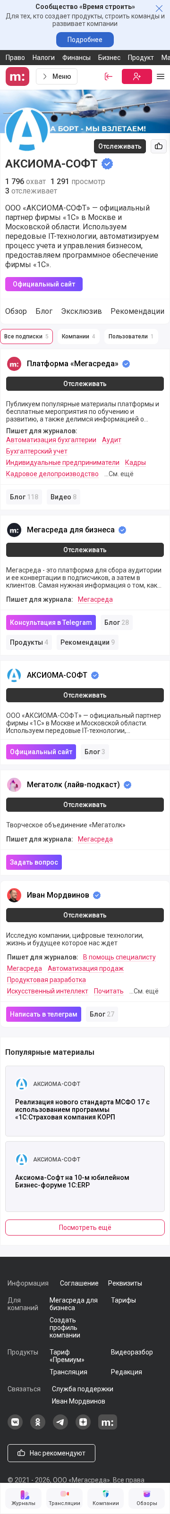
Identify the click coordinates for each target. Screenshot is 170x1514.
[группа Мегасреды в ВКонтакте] (15, 1427)
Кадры (135, 462)
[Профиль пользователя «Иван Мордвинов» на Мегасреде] (14, 895)
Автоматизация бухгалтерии (51, 440)
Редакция (126, 1372)
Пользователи (131, 336)
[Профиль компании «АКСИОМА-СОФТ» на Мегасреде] (14, 675)
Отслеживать (120, 146)
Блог (43, 311)
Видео (63, 497)
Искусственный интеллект (47, 991)
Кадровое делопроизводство (52, 474)
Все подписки (26, 336)
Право (15, 57)
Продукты (29, 642)
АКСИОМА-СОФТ (57, 675)
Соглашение (79, 1283)
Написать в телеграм (43, 1014)
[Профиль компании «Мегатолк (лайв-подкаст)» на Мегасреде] (14, 785)
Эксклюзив (81, 311)
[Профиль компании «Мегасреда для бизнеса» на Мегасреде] (14, 530)
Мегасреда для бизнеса (71, 529)
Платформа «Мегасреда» (73, 363)
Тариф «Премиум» (67, 1355)
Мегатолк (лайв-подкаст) (73, 784)
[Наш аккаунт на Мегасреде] (107, 1427)
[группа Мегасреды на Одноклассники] (37, 1427)
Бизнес (109, 57)
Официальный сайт (44, 284)
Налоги (44, 57)
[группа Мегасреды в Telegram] (60, 1427)
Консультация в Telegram (51, 622)
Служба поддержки (82, 1389)
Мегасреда (95, 599)
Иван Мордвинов (58, 895)
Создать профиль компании (65, 1327)
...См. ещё (119, 474)
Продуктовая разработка (46, 980)
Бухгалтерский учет (37, 451)
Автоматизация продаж (86, 968)
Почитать (109, 991)
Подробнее (85, 39)
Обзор (16, 311)
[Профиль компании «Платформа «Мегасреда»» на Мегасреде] (14, 364)
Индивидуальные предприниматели (62, 462)
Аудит (111, 440)
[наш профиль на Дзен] (83, 1427)
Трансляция (68, 1372)
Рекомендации (137, 311)
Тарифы (123, 1300)
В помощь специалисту (119, 957)
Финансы (76, 57)
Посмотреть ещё (85, 1227)
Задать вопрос (34, 862)
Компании (78, 336)
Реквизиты (125, 1283)
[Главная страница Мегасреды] (19, 76)
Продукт (141, 57)
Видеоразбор (132, 1352)
